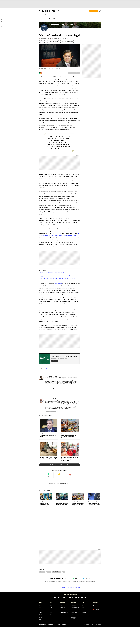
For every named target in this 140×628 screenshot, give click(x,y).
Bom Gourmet (62, 607)
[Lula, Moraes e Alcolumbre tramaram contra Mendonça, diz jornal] (48, 425)
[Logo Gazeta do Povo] (49, 11)
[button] (59, 484)
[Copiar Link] (1, 19)
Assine (83, 605)
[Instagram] (64, 597)
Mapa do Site (64, 624)
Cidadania (88, 14)
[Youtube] (70, 597)
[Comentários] (40, 41)
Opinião (50, 607)
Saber (56, 14)
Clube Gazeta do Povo (64, 612)
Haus (61, 605)
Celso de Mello (58, 283)
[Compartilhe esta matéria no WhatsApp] (1, 16)
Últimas (46, 14)
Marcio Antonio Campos (50, 368)
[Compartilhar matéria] (44, 41)
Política (67, 14)
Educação (40, 614)
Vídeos (99, 14)
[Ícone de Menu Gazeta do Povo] (39, 11)
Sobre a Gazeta (73, 605)
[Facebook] (58, 597)
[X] (61, 597)
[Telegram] (79, 597)
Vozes (51, 14)
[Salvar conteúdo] (47, 41)
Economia (82, 14)
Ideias (77, 14)
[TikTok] (73, 597)
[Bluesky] (85, 597)
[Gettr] (82, 597)
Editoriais (61, 14)
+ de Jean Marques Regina (51, 411)
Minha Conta (84, 607)
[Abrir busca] (58, 11)
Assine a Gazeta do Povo (75, 614)
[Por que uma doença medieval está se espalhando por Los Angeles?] (48, 449)
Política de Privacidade (42, 624)
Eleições (72, 14)
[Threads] (76, 597)
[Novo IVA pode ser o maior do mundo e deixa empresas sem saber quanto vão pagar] (46, 496)
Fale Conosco (84, 612)
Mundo (94, 14)
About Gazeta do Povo (75, 607)
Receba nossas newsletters (73, 618)
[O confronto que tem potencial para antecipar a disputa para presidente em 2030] (62, 496)
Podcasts (40, 617)
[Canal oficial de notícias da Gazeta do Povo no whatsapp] (55, 597)
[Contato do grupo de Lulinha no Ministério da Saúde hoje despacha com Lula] (94, 496)
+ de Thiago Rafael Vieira (51, 388)
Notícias (41, 14)
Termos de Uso (50, 624)
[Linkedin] (67, 597)
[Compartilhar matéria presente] (1, 21)
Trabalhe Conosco (74, 612)
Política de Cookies (57, 624)
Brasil (40, 607)
